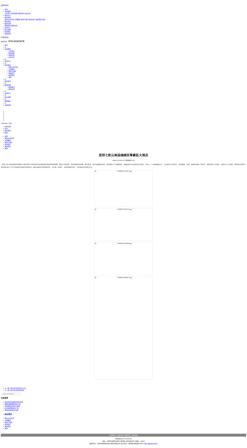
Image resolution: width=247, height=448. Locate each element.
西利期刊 (8, 25)
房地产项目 (25, 19)
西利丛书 (14, 25)
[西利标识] (123, 5)
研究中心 (8, 15)
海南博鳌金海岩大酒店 (12, 406)
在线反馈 (8, 33)
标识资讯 (8, 21)
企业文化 (27, 13)
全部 (6, 136)
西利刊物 (8, 23)
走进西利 (8, 11)
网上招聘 (8, 29)
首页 (6, 9)
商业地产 (32, 19)
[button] (4, 123)
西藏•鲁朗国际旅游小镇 (13, 404)
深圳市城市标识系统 (12, 410)
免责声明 (120, 435)
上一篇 (15, 388)
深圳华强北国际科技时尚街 (14, 402)
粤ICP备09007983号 (151, 443)
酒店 (43, 19)
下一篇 (14, 390)
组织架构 (14, 13)
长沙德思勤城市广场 (12, 408)
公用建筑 (17, 19)
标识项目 (8, 17)
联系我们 (8, 31)
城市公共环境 (9, 19)
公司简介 (8, 13)
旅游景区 (39, 19)
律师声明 (127, 435)
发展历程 (21, 13)
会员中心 (8, 27)
